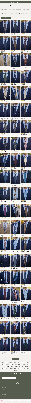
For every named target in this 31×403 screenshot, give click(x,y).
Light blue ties (11, 368)
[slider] (15, 0)
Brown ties (23, 364)
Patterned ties (11, 13)
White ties (15, 368)
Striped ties (19, 362)
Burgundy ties (19, 368)
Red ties (24, 368)
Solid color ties (6, 13)
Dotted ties (10, 362)
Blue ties (16, 364)
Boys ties (3, 364)
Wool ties (7, 362)
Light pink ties (16, 366)
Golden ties (28, 364)
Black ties (12, 364)
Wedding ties (27, 362)
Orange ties (28, 368)
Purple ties (3, 368)
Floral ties (15, 362)
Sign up (17, 378)
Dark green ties (21, 366)
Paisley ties (23, 362)
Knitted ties (22, 13)
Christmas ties (7, 364)
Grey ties (4, 366)
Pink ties (12, 366)
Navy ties (7, 368)
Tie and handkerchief (17, 13)
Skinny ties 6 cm (27, 13)
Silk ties (3, 362)
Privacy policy (9, 379)
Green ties (8, 366)
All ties (2, 13)
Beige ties (19, 364)
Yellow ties (15, 370)
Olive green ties (26, 366)
